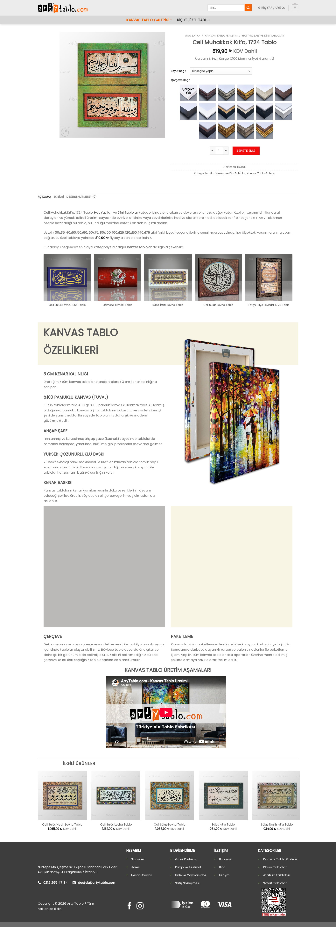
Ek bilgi (59, 197)
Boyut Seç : (178, 71)
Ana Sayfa (192, 36)
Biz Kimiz (225, 859)
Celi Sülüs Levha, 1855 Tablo (67, 305)
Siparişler (137, 859)
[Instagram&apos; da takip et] (140, 906)
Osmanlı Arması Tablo (117, 305)
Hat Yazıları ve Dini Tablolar (263, 36)
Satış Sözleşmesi (187, 883)
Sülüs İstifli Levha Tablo (167, 305)
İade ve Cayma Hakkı (190, 875)
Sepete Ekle (246, 150)
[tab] (44, 197)
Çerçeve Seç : (180, 80)
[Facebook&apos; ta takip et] (129, 906)
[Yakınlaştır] (65, 133)
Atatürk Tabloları (276, 875)
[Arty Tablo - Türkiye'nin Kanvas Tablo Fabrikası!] (63, 8)
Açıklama (44, 197)
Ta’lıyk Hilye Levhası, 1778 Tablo (269, 305)
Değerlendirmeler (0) (81, 197)
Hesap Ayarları (141, 875)
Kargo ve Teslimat (188, 867)
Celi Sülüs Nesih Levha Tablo (62, 825)
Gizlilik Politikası (185, 859)
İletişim (224, 875)
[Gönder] (248, 7)
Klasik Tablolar (275, 867)
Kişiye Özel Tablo (193, 19)
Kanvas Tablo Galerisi (147, 19)
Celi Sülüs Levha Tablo (218, 305)
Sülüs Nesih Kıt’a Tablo (277, 825)
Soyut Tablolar (275, 883)
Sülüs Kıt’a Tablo (223, 825)
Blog (222, 867)
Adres (135, 867)
